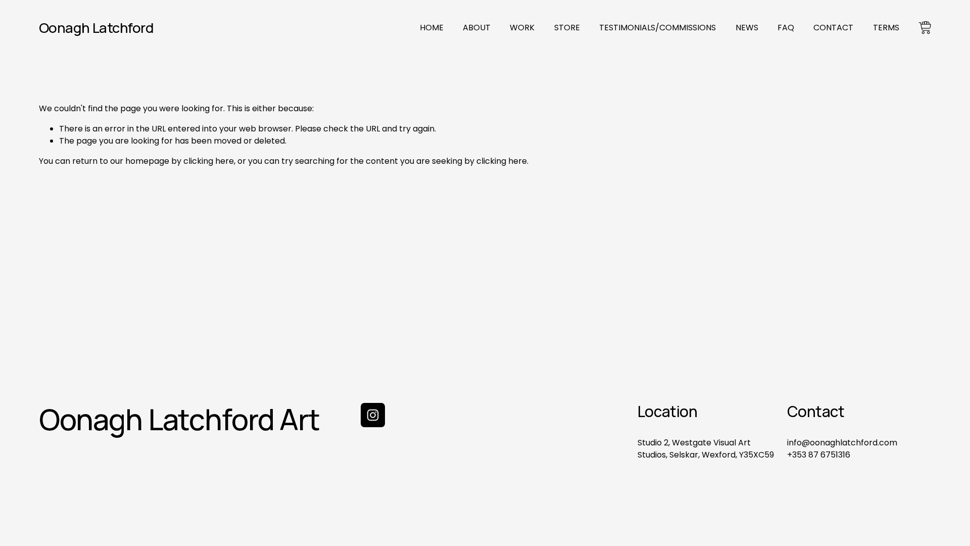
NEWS (747, 27)
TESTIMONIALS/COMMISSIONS (657, 27)
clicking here (208, 161)
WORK (522, 27)
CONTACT (833, 27)
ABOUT (477, 27)
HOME (432, 27)
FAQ (786, 27)
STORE (567, 27)
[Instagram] (373, 415)
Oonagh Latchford (96, 27)
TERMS (886, 27)
